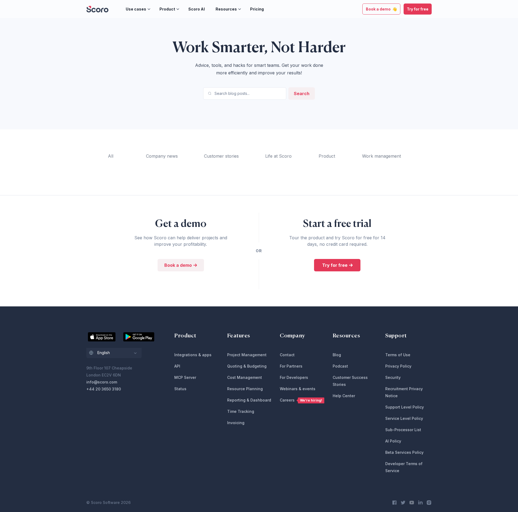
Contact (287, 354)
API (177, 366)
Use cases (136, 9)
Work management (381, 156)
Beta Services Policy (404, 452)
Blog (337, 354)
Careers (301, 400)
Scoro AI (196, 9)
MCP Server (185, 377)
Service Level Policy (404, 418)
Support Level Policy (404, 407)
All (110, 156)
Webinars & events (297, 388)
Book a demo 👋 (381, 9)
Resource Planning (245, 388)
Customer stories (221, 156)
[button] (114, 353)
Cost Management (244, 377)
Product (167, 9)
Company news (162, 156)
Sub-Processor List (403, 429)
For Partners (291, 366)
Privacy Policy (398, 366)
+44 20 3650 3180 (103, 389)
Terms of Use (397, 354)
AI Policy (393, 441)
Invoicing (235, 422)
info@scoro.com (101, 382)
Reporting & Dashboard (249, 400)
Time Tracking (240, 411)
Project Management (247, 354)
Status (180, 388)
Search (301, 93)
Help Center (344, 395)
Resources (226, 9)
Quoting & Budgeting (247, 366)
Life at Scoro (278, 156)
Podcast (340, 366)
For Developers (294, 377)
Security (393, 377)
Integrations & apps (193, 354)
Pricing (257, 9)
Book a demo (178, 265)
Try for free (417, 9)
